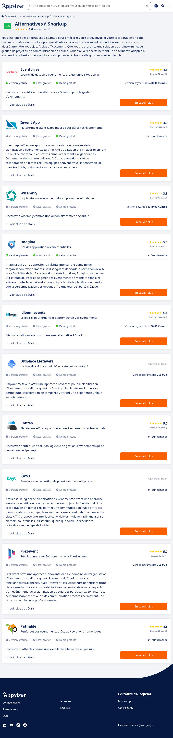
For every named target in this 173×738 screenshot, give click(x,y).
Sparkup (44, 16)
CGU (5, 715)
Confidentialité (11, 702)
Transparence (10, 709)
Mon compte (125, 701)
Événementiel (29, 16)
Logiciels (65, 707)
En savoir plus (144, 102)
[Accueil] (2, 16)
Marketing (13, 16)
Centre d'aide (125, 707)
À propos (65, 701)
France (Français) (140, 725)
